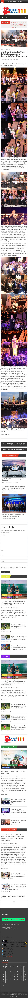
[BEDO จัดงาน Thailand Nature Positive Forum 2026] (14, 759)
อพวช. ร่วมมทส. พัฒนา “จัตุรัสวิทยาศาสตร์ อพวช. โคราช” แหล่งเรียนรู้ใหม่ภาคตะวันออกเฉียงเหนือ (14, 444)
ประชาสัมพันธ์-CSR (5, 44)
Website (2, 561)
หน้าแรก (12, 44)
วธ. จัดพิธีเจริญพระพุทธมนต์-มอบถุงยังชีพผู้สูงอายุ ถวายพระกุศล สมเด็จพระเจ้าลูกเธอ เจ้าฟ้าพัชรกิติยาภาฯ (13, 488)
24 (3, 979)
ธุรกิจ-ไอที (10, 595)
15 (21, 974)
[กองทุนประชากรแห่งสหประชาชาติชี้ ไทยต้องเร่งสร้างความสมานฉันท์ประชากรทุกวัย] (5, 810)
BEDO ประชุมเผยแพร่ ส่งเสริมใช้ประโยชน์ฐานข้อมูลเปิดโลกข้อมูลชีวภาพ (13, 515)
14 (17, 974)
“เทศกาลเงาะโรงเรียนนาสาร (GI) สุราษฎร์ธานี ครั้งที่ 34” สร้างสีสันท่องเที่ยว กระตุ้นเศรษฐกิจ (19, 647)
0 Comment (15, 59)
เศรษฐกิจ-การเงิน (5, 767)
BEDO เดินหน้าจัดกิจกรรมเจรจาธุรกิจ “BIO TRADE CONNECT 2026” (18, 801)
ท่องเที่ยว (4, 595)
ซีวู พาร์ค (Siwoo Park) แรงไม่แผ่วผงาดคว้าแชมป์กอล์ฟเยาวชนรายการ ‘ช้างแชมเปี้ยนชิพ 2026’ (13, 603)
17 (3, 977)
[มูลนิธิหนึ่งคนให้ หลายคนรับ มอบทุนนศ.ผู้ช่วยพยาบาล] (14, 468)
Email (2, 556)
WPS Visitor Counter (9, 956)
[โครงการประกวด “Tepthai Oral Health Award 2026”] (5, 822)
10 (3, 974)
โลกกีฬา (9, 597)
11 (7, 974)
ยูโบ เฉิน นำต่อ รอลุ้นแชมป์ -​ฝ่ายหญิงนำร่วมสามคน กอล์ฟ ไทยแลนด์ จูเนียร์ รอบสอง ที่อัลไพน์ (19, 638)
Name (2, 550)
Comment (3, 535)
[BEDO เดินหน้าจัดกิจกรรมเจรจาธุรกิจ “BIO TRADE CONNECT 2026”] (5, 800)
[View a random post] (25, 17)
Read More (4, 620)
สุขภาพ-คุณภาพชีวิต (12, 765)
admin (14, 482)
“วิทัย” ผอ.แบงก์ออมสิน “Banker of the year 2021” (14, 449)
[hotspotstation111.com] (14, 10)
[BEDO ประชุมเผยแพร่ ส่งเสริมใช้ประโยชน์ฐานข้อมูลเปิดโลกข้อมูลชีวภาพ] (14, 503)
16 (25, 974)
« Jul (3, 985)
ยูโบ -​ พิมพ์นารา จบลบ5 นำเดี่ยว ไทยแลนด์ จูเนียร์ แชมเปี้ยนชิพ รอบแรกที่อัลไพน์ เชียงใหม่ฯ (18, 727)
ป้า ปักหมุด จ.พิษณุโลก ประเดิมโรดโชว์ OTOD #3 (13, 896)
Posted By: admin (5, 59)
